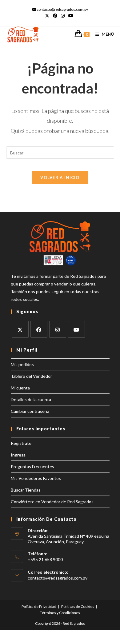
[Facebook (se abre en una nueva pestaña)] (55, 15)
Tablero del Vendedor (31, 376)
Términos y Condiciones (60, 612)
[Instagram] (57, 329)
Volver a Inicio (60, 177)
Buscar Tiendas (26, 489)
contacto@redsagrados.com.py (57, 577)
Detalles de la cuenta (31, 399)
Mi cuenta (20, 387)
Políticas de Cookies (77, 606)
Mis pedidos (22, 364)
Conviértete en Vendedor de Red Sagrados (52, 501)
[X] (20, 329)
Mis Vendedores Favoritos (36, 478)
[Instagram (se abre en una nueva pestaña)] (62, 15)
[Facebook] (38, 329)
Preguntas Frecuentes (32, 466)
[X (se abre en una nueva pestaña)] (48, 15)
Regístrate (21, 443)
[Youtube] (76, 329)
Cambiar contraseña (30, 411)
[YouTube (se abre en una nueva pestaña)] (70, 15)
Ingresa (18, 454)
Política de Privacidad (39, 606)
